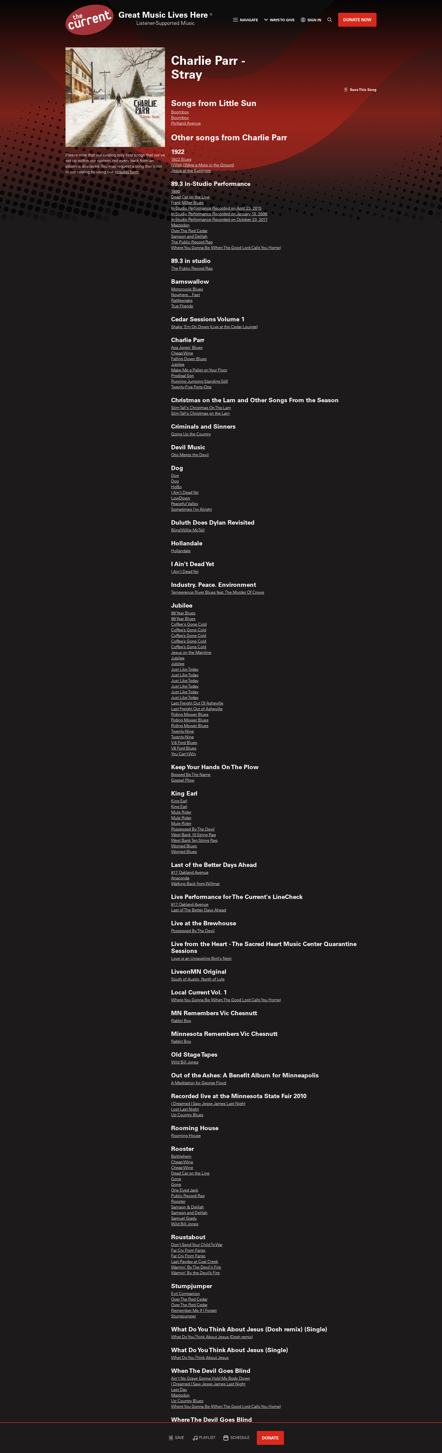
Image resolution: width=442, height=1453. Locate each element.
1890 (175, 192)
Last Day (179, 1390)
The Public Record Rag (192, 242)
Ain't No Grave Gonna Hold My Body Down (210, 1379)
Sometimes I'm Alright (191, 510)
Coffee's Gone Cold (189, 625)
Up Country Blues (187, 1115)
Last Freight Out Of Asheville (197, 704)
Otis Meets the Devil (190, 455)
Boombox (180, 112)
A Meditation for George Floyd (198, 1083)
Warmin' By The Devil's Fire (196, 1268)
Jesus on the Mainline (191, 653)
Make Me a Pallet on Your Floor (199, 370)
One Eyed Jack (184, 1191)
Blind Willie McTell (188, 530)
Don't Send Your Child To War (197, 1245)
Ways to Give (282, 19)
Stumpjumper (183, 1316)
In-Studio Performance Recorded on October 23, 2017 (219, 220)
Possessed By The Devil (193, 830)
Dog (175, 476)
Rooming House (186, 1136)
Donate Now (357, 19)
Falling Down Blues (189, 359)
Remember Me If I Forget (194, 1311)
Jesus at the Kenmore (191, 171)
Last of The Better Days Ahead (198, 910)
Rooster (178, 1202)
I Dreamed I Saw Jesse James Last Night (208, 1104)
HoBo (176, 487)
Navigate (249, 19)
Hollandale (181, 551)
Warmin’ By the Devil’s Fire (195, 1273)
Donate (270, 1437)
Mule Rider (181, 813)
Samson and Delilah (189, 237)
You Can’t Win (183, 754)
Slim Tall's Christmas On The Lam (201, 408)
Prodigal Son (182, 376)
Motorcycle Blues (187, 290)
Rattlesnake (182, 301)
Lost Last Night (185, 1110)
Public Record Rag (188, 1196)
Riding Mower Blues (189, 715)
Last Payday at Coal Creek (194, 1262)
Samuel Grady (184, 1219)
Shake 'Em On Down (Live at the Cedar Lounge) (214, 327)
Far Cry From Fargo (188, 1251)
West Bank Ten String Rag (194, 841)
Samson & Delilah (187, 1207)
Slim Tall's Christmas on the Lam (200, 414)
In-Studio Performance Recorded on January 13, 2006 (219, 214)
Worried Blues (184, 846)
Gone (176, 1179)
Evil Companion (185, 1294)
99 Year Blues (183, 613)
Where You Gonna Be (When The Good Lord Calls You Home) (226, 248)
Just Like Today (184, 670)
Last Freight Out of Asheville (197, 709)
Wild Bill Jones (184, 1062)
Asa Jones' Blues (187, 348)
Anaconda (180, 878)
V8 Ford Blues (183, 749)
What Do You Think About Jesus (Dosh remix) (212, 1337)
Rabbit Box (181, 1021)
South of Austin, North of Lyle (198, 980)
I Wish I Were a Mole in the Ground (202, 165)
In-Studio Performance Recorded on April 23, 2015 (216, 209)
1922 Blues (181, 160)
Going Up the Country (191, 434)
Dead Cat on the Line (190, 197)
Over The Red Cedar (189, 231)
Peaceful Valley (184, 504)
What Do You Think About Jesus (200, 1358)
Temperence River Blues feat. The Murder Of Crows (217, 593)
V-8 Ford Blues (184, 743)
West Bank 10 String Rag (193, 835)
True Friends (182, 306)
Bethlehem (181, 1157)
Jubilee (177, 365)
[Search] (329, 19)
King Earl (179, 801)
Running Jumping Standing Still (199, 382)
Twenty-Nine (182, 732)
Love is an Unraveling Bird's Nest (201, 959)
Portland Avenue (186, 124)
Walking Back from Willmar (195, 884)
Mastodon (180, 226)
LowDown (180, 498)
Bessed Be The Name (191, 775)
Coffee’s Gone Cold (188, 630)
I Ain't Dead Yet (184, 493)
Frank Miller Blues (187, 203)
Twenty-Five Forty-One (191, 387)
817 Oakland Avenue (189, 873)
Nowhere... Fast (185, 295)
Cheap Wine (182, 354)
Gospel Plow (182, 781)
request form (126, 172)
